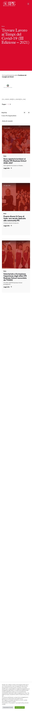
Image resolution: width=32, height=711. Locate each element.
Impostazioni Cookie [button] (8, 707)
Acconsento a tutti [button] (20, 707)
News (3, 26)
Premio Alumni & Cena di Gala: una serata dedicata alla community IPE (14, 219)
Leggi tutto (6, 168)
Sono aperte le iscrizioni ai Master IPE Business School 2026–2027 (14, 161)
